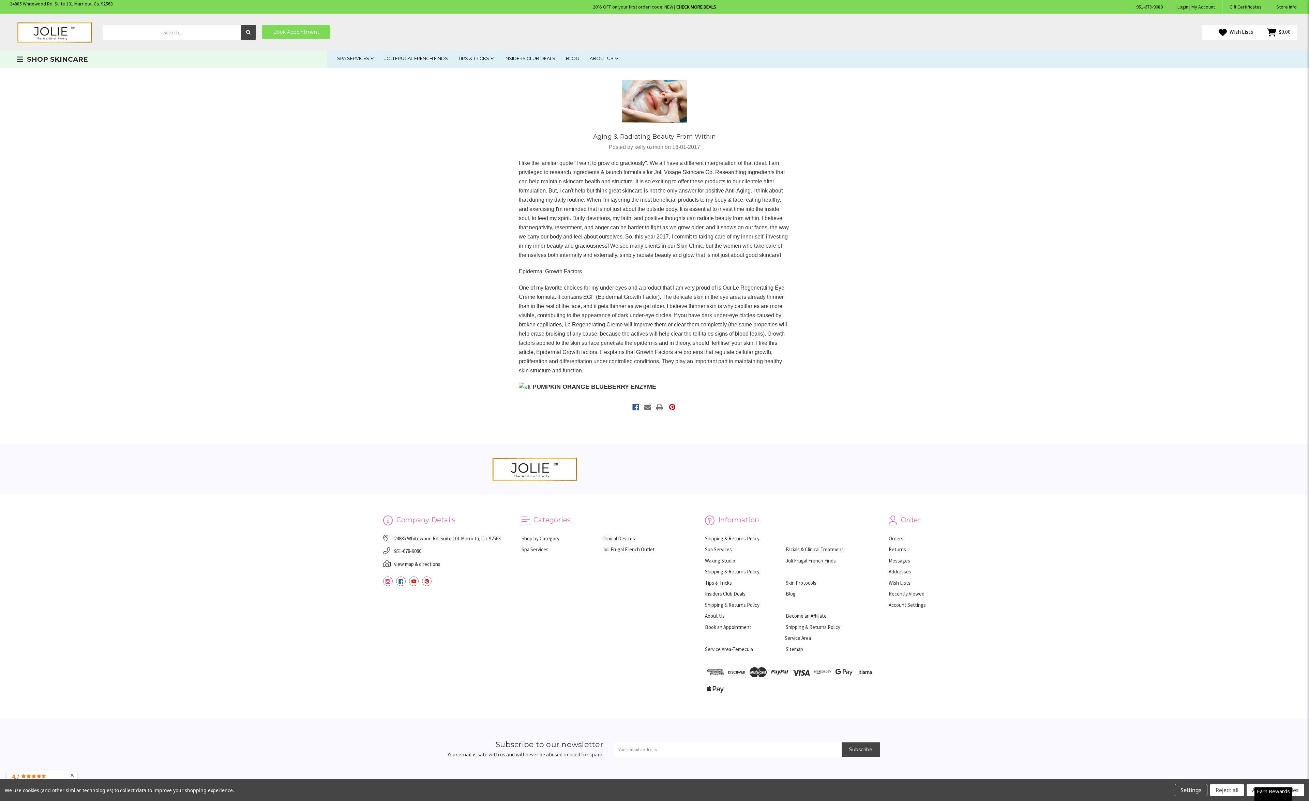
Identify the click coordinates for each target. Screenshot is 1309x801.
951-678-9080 (1149, 7)
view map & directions (417, 564)
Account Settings (907, 605)
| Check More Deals (695, 7)
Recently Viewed (906, 593)
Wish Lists (1241, 31)
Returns (897, 549)
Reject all (1227, 790)
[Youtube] (414, 581)
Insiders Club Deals (530, 58)
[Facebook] (635, 407)
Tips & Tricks (474, 58)
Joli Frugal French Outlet (628, 549)
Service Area (798, 638)
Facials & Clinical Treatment (814, 549)
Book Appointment (296, 32)
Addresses (900, 571)
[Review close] (72, 775)
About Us (602, 58)
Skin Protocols (801, 583)
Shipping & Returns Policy (732, 538)
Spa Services (353, 58)
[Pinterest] (672, 407)
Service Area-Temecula (729, 649)
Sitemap (794, 649)
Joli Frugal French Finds (416, 58)
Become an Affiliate (806, 616)
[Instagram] (388, 581)
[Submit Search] (248, 32)
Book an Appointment (728, 627)
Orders (896, 538)
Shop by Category (540, 538)
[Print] (659, 407)
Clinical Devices (618, 538)
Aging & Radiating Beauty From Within (654, 136)
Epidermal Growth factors (566, 352)
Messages (899, 560)
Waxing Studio (720, 560)
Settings (1191, 790)
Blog (572, 58)
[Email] (647, 407)
